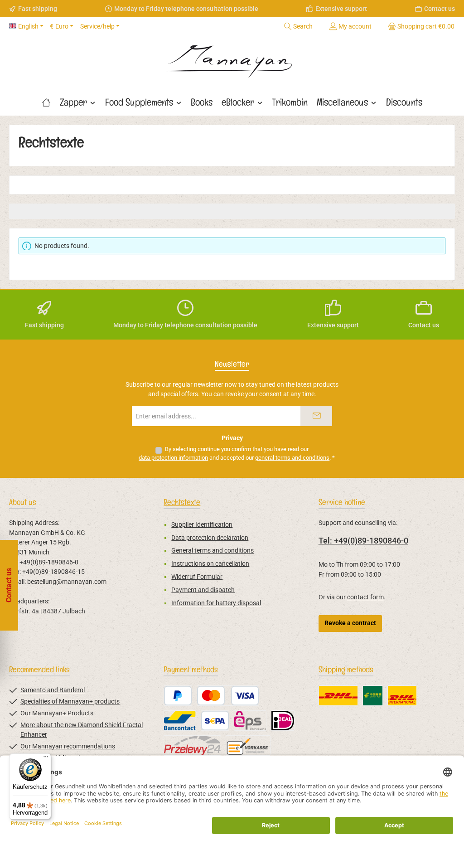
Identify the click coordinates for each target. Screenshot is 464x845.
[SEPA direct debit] (215, 720)
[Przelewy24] (192, 745)
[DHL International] (402, 695)
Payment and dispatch (203, 590)
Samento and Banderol (52, 690)
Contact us (439, 8)
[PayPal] (178, 695)
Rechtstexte (182, 502)
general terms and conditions (292, 457)
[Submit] (316, 416)
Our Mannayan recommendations (67, 746)
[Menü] (45, 758)
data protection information (173, 457)
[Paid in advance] (248, 745)
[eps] (250, 720)
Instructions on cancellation (210, 564)
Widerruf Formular (196, 577)
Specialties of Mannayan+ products (70, 701)
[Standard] (338, 695)
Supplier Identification (201, 525)
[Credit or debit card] (228, 695)
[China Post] (372, 695)
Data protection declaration (209, 538)
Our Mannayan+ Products (56, 713)
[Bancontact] (180, 720)
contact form (365, 597)
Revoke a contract (350, 623)
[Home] (46, 102)
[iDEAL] (283, 720)
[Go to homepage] (232, 58)
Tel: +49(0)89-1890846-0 (363, 540)
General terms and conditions (212, 550)
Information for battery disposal (216, 603)
